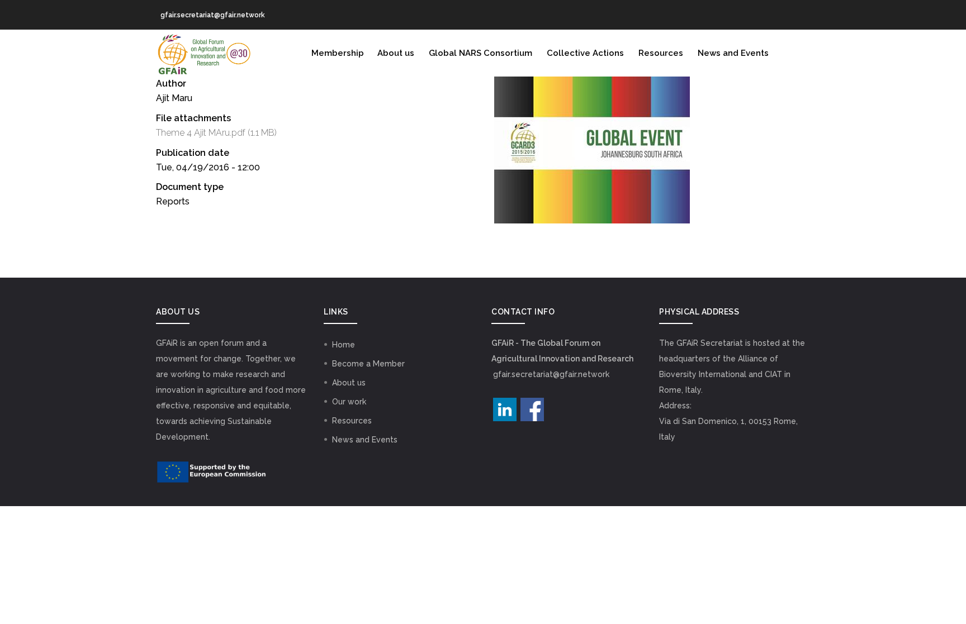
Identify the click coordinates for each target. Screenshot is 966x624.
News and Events (733, 53)
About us (395, 53)
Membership (337, 53)
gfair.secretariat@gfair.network (551, 374)
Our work (349, 401)
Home (343, 344)
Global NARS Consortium (480, 53)
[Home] (203, 52)
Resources (660, 53)
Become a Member (368, 363)
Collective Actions (585, 53)
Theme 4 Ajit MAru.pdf (200, 132)
